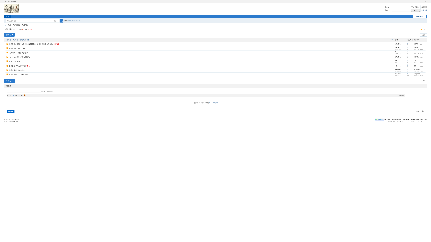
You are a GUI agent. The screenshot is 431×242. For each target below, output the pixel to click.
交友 (73, 21)
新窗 (391, 40)
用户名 (387, 7)
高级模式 (401, 95)
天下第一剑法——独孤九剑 (18, 75)
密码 (386, 10)
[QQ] (379, 119)
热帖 (21, 40)
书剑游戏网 (406, 119)
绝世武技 (25, 25)
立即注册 (424, 10)
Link (16, 95)
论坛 (7, 16)
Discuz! (14, 119)
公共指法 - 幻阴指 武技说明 (18, 53)
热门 (18, 40)
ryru (396, 61)
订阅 (424, 29)
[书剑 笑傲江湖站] (11, 12)
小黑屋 (399, 119)
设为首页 (7, 1)
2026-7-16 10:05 (418, 62)
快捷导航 (419, 16)
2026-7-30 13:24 (418, 49)
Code (22, 95)
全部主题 (8, 40)
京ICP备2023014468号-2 (418, 119)
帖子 (55, 21)
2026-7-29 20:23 (418, 53)
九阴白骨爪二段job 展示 (17, 48)
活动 (69, 21)
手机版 (394, 119)
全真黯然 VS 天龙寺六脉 (17, 66)
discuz (78, 21)
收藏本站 (13, 1)
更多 (28, 40)
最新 (14, 40)
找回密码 (424, 7)
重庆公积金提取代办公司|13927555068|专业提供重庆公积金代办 (31, 44)
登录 (210, 103)
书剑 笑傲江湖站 (5, 25)
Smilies (25, 95)
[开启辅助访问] (423, 2)
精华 (24, 40)
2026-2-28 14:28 (418, 71)
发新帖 (8, 35)
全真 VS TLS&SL (15, 61)
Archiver (387, 119)
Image (13, 95)
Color (11, 95)
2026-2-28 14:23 (418, 75)
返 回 (424, 35)
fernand (397, 47)
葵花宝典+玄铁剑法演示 (17, 70)
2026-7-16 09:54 (418, 66)
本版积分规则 (420, 111)
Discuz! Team (14, 121)
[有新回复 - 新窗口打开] (7, 44)
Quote (19, 95)
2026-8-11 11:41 (418, 44)
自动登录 (416, 7)
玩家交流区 (16, 25)
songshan (398, 69)
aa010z (397, 43)
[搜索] (61, 21)
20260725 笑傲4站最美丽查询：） (21, 57)
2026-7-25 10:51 (418, 58)
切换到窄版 (426, 2)
